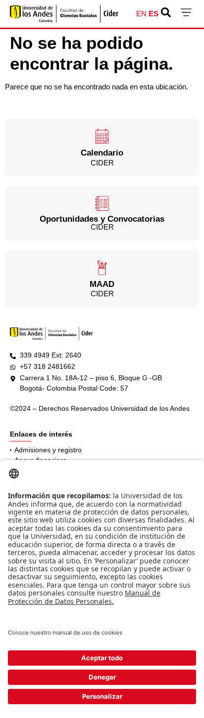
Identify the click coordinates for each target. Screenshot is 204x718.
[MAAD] (102, 267)
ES (153, 13)
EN (141, 13)
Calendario (102, 153)
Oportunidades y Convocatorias (102, 219)
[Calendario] (102, 136)
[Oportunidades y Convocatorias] (102, 203)
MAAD (102, 284)
